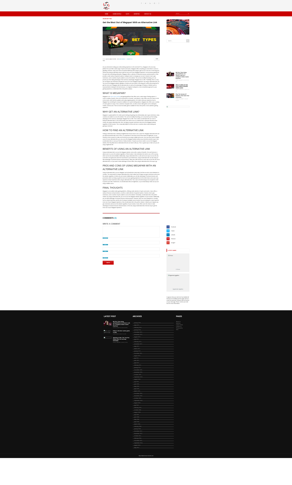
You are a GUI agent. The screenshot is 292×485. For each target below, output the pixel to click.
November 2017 (138, 433)
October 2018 (137, 410)
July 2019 (136, 405)
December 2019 (138, 393)
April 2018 (136, 421)
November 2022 (138, 344)
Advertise (137, 14)
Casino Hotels (117, 14)
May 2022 (136, 346)
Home (106, 14)
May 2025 (136, 325)
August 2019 (137, 403)
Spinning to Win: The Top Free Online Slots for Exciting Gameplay (121, 339)
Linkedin (173, 234)
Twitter (173, 230)
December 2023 (138, 332)
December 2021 (138, 353)
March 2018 (137, 424)
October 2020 (137, 374)
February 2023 (137, 341)
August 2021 (137, 355)
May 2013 (136, 447)
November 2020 (138, 372)
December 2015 (138, 440)
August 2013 (137, 445)
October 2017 (137, 436)
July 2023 (136, 339)
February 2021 (137, 365)
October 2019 (137, 398)
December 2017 (138, 431)
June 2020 (136, 384)
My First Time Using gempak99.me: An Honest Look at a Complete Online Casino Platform (182, 75)
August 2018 (137, 412)
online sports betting (115, 96)
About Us (178, 321)
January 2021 (137, 367)
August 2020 (137, 379)
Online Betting (107, 18)
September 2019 (138, 400)
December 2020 (138, 370)
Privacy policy (179, 328)
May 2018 (136, 419)
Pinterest (173, 238)
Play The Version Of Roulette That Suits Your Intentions (182, 95)
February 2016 (137, 438)
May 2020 (136, 386)
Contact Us (147, 14)
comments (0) (129, 59)
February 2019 (137, 407)
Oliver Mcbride (122, 59)
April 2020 (136, 388)
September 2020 (138, 377)
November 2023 (138, 334)
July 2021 (136, 358)
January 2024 (137, 330)
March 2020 (137, 391)
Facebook (173, 226)
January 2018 (137, 428)
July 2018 (136, 414)
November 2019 (138, 395)
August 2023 (137, 337)
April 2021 (136, 362)
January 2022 (137, 351)
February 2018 (137, 426)
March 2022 (137, 348)
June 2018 (136, 417)
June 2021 (136, 360)
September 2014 (138, 443)
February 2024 (137, 327)
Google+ (173, 242)
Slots (127, 14)
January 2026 (137, 322)
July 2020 (136, 381)
